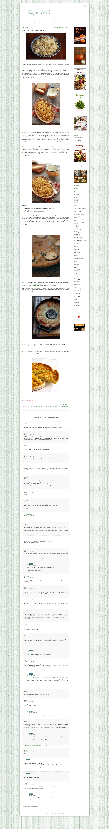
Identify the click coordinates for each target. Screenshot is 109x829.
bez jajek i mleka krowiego (44, 406)
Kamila (25, 445)
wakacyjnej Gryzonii (26, 70)
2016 (76, 188)
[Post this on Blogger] (31, 400)
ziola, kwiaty (76, 305)
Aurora (25, 423)
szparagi (76, 285)
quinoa (75, 270)
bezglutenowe (77, 211)
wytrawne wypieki (77, 297)
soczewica (76, 281)
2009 (76, 199)
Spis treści (49, 22)
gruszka (25, 783)
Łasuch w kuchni (27, 576)
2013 (76, 193)
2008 (76, 200)
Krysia (25, 635)
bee (24, 433)
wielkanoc (76, 293)
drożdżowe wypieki (77, 219)
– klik (41, 353)
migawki (75, 255)
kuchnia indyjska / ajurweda (79, 240)
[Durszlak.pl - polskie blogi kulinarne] (76, 335)
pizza (75, 267)
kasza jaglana (77, 229)
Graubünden (56, 69)
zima (23, 408)
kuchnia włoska (77, 243)
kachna (25, 491)
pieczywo (76, 264)
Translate (83, 141)
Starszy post (25, 413)
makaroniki (76, 252)
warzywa (67, 406)
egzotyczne (76, 223)
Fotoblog (67, 22)
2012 (76, 194)
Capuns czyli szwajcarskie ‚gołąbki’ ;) (61, 27)
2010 (76, 197)
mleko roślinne (77, 257)
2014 (76, 191)
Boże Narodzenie (77, 213)
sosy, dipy (76, 282)
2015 (76, 190)
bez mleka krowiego (78, 210)
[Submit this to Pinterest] (29, 400)
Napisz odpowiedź (65, 404)
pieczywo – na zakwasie (78, 266)
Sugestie (56, 22)
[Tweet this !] (24, 400)
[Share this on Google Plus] (27, 400)
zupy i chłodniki (77, 307)
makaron (76, 250)
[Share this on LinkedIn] (26, 400)
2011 (76, 196)
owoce (75, 261)
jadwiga (25, 660)
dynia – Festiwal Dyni (78, 222)
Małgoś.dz (26, 524)
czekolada (76, 216)
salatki (75, 276)
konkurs (75, 232)
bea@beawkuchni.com (78, 137)
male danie (54, 406)
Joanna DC (26, 624)
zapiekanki (76, 299)
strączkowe (76, 284)
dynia (75, 220)
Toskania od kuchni (78, 288)
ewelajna (26, 477)
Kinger (25, 690)
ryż (74, 275)
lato (75, 246)
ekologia (75, 225)
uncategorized (77, 290)
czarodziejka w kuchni (28, 514)
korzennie (76, 234)
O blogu (42, 22)
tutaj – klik (62, 149)
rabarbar (76, 272)
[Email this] (34, 400)
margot (25, 455)
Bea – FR (74, 22)
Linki (62, 22)
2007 (76, 202)
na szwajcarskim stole (60, 406)
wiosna (75, 294)
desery (75, 217)
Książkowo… (25, 27)
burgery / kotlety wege (78, 214)
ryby (75, 273)
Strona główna (34, 22)
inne (75, 226)
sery (75, 278)
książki (75, 235)
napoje (75, 260)
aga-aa (25, 720)
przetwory (76, 269)
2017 (76, 187)
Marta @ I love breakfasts (29, 599)
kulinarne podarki (77, 244)
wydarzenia (76, 296)
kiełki (75, 231)
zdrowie (75, 302)
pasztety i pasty (77, 263)
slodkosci (76, 279)
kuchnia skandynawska (78, 241)
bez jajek (36, 406)
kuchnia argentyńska (78, 237)
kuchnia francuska (77, 238)
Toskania (76, 287)
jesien (50, 406)
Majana (25, 537)
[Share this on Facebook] (23, 400)
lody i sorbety (76, 249)
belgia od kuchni (27, 550)
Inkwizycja (26, 610)
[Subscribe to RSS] (32, 400)
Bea (28, 564)
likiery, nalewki (77, 247)
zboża (75, 301)
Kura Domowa (27, 464)
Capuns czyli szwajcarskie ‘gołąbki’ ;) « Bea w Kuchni (36, 745)
